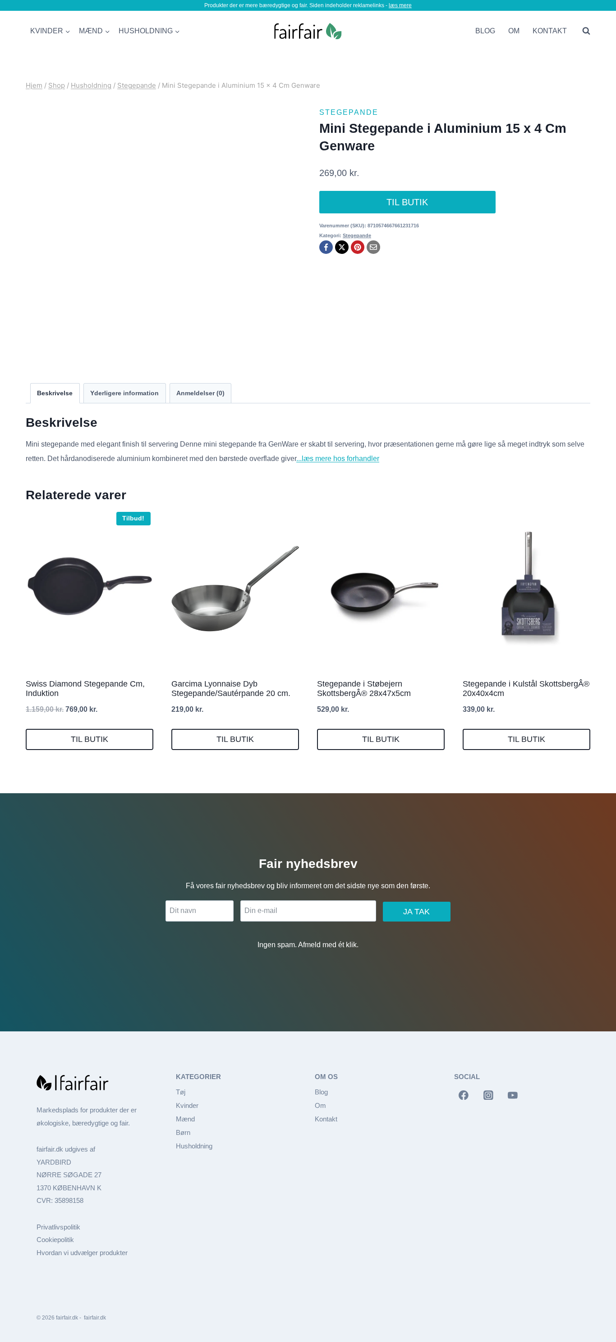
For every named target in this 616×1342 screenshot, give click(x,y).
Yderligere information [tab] (124, 393)
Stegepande (348, 112)
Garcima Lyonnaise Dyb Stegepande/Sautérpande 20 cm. (230, 688)
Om (513, 31)
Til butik (407, 202)
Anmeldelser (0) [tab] (200, 393)
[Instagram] (488, 1095)
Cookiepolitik (55, 1239)
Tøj (180, 1092)
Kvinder (187, 1105)
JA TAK (416, 911)
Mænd (185, 1119)
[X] (342, 247)
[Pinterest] (357, 247)
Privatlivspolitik (58, 1227)
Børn (183, 1132)
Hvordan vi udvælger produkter (82, 1252)
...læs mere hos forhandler (337, 458)
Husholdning (194, 1146)
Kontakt (550, 31)
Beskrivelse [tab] (55, 393)
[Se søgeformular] (584, 31)
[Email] (373, 247)
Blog (485, 31)
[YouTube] (513, 1095)
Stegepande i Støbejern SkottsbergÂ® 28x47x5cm (364, 688)
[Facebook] (326, 247)
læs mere (400, 5)
